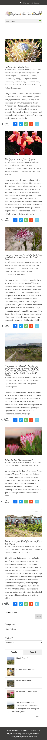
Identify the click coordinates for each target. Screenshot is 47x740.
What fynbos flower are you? (19, 459)
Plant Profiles (18, 85)
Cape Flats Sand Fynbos (26, 72)
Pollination (27, 85)
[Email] (37, 124)
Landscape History (32, 82)
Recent (33, 652)
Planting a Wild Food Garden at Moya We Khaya (23, 542)
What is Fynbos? (22, 658)
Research (28, 552)
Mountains (8, 85)
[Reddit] (31, 124)
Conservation (9, 79)
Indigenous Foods (17, 552)
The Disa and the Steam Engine (20, 159)
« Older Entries (11, 613)
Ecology (18, 79)
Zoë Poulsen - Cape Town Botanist (19, 69)
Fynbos (17, 82)
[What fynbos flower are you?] (10, 697)
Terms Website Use (29, 736)
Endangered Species (29, 79)
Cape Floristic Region (12, 165)
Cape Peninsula (22, 76)
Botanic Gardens (11, 72)
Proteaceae (36, 85)
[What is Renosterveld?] (10, 686)
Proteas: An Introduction (16, 66)
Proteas (7, 88)
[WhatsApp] (26, 124)
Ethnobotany (9, 82)
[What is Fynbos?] (10, 664)
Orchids (22, 171)
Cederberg (33, 76)
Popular (14, 652)
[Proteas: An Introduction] (10, 675)
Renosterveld (16, 88)
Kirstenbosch (9, 274)
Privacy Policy (15, 736)
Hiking (23, 82)
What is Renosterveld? (24, 680)
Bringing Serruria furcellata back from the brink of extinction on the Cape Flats (23, 257)
